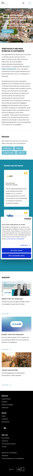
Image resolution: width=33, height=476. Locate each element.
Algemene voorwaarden (9, 452)
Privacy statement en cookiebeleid (13, 458)
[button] (23, 3)
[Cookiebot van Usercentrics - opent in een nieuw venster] (24, 219)
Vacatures (5, 441)
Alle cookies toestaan (17, 250)
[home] (8, 3)
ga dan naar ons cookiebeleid (15, 238)
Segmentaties (6, 399)
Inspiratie (5, 419)
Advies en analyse (7, 404)
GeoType (4, 105)
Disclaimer (5, 455)
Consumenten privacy (9, 444)
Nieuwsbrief (5, 422)
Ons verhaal (5, 438)
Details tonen (24, 245)
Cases (4, 416)
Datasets (4, 402)
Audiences (5, 407)
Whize (23, 103)
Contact (4, 446)
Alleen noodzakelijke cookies (16, 255)
